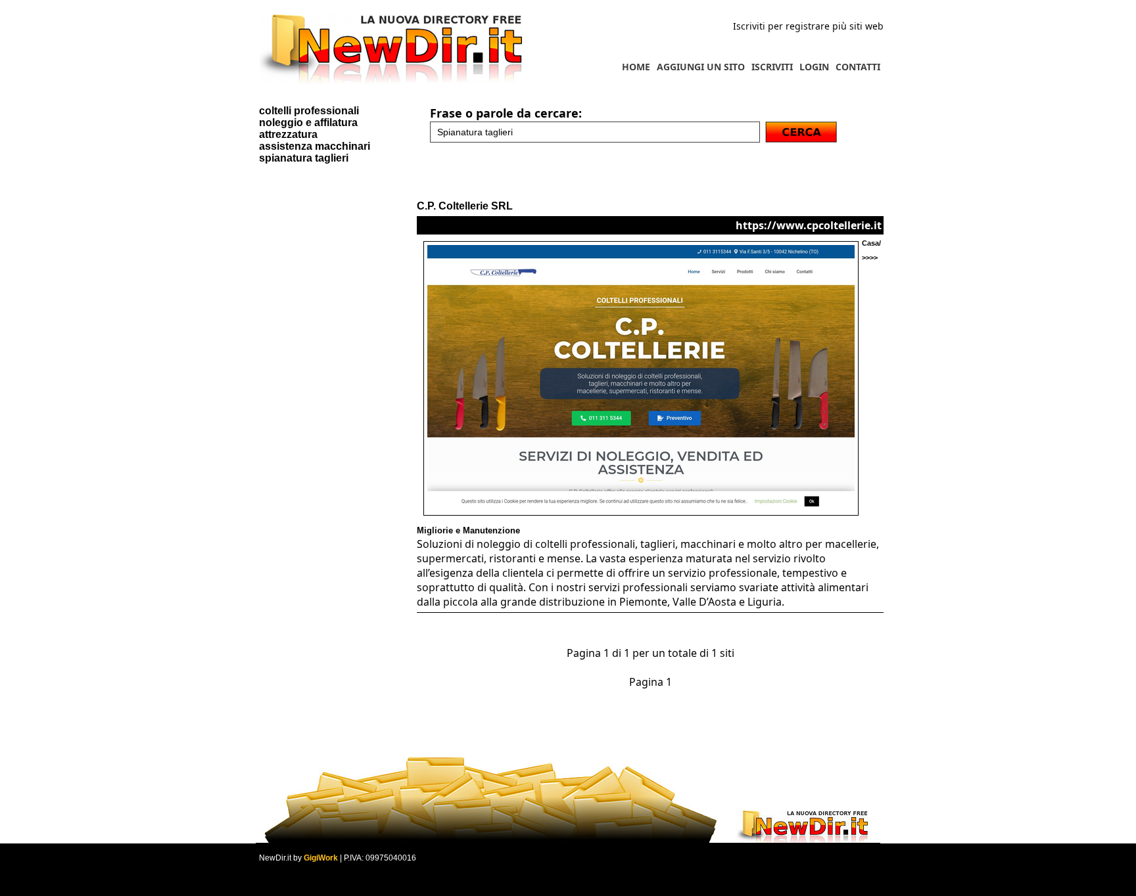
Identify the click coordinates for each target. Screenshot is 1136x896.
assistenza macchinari (314, 146)
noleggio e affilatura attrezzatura (308, 128)
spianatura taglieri (303, 158)
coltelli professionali (309, 110)
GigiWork (321, 857)
